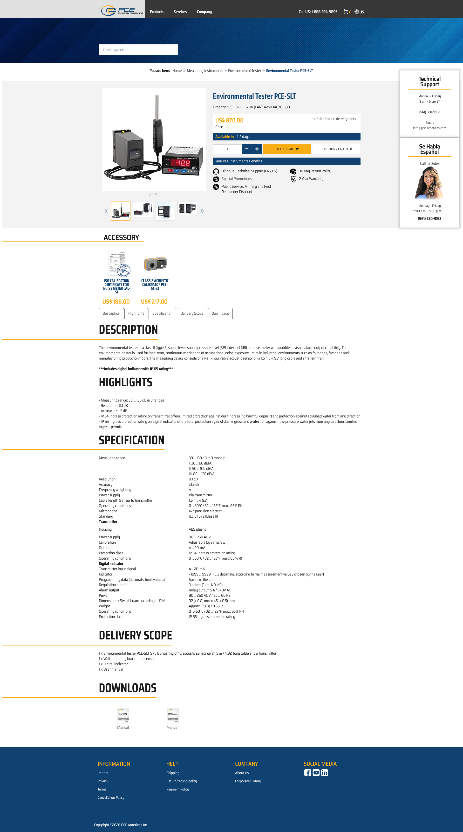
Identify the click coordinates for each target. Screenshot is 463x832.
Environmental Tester (244, 71)
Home (177, 71)
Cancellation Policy (111, 797)
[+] (257, 149)
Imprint (103, 773)
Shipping (172, 773)
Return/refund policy (181, 781)
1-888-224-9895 (325, 12)
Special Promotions (237, 179)
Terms (102, 789)
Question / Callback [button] (336, 149)
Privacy (103, 781)
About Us (242, 773)
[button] (106, 211)
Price (219, 127)
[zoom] (154, 194)
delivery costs (346, 118)
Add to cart (285, 149)
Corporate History (248, 781)
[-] (247, 149)
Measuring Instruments (205, 71)
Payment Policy (177, 789)
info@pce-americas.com (429, 128)
